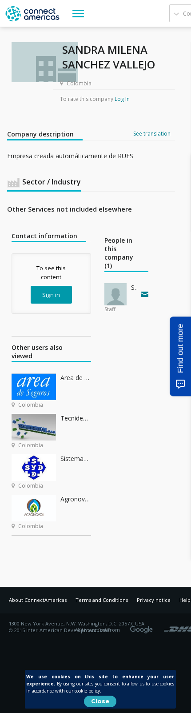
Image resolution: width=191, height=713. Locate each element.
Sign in (51, 295)
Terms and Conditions (102, 600)
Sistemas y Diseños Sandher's (75, 458)
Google (143, 626)
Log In (122, 99)
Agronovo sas (75, 499)
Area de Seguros (75, 377)
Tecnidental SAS (75, 418)
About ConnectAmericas (38, 600)
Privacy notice (154, 600)
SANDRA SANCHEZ (134, 287)
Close (100, 701)
